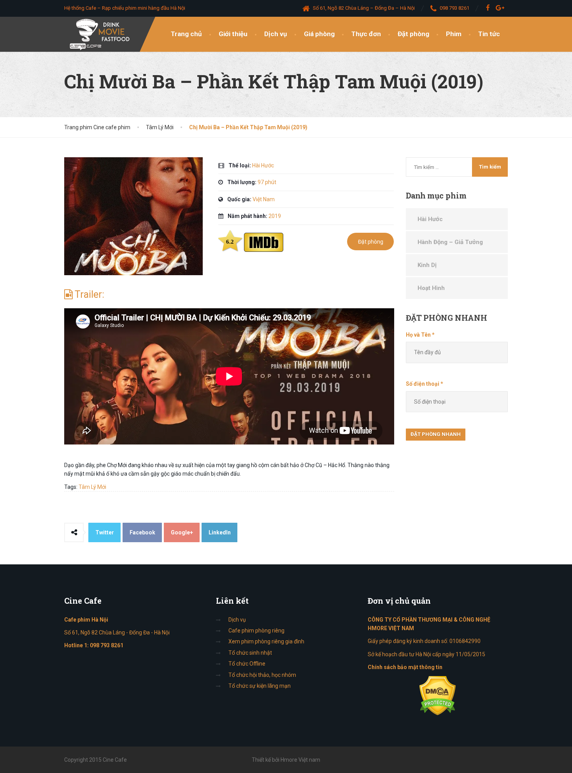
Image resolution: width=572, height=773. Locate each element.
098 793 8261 (106, 645)
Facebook (142, 532)
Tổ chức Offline (246, 664)
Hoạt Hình (431, 288)
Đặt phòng (413, 34)
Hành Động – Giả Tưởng (450, 242)
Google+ (182, 532)
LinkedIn (220, 532)
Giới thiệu (233, 34)
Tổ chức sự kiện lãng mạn (259, 686)
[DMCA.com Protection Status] (437, 695)
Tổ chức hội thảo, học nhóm (262, 675)
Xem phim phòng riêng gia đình (266, 641)
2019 (274, 216)
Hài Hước (430, 219)
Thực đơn (366, 34)
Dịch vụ (275, 34)
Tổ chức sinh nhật (250, 653)
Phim (453, 34)
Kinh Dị (427, 265)
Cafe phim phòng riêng (256, 630)
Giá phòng (319, 34)
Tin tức (489, 34)
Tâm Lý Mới (92, 487)
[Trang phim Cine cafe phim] (101, 34)
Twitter (104, 532)
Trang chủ (186, 34)
